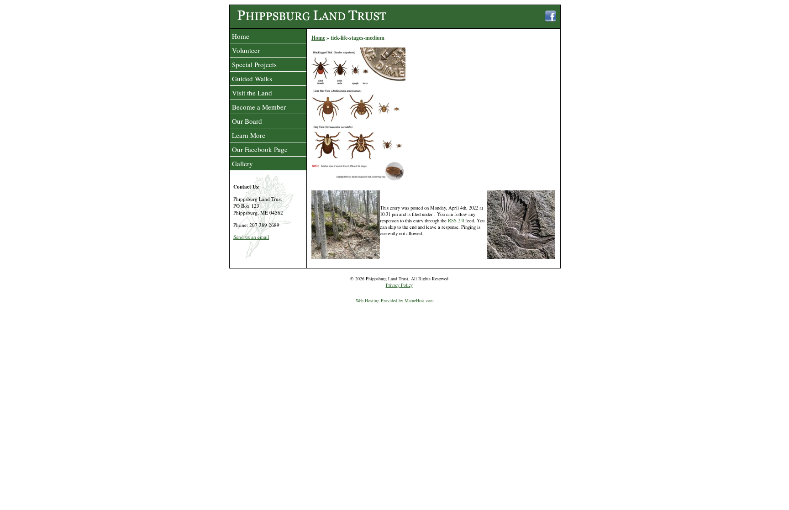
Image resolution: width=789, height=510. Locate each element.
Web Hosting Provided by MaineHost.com (395, 300)
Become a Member (259, 106)
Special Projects (254, 64)
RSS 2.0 (456, 220)
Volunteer (246, 50)
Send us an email (251, 236)
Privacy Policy (399, 285)
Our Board (247, 121)
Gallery (242, 163)
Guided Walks (252, 78)
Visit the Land (252, 92)
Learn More (248, 135)
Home (240, 36)
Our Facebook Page (260, 149)
